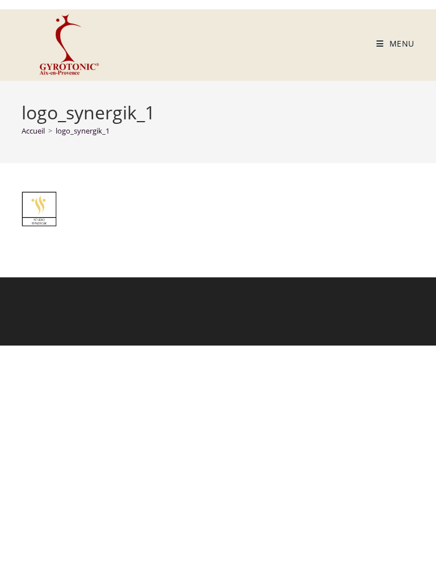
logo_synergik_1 (83, 131)
